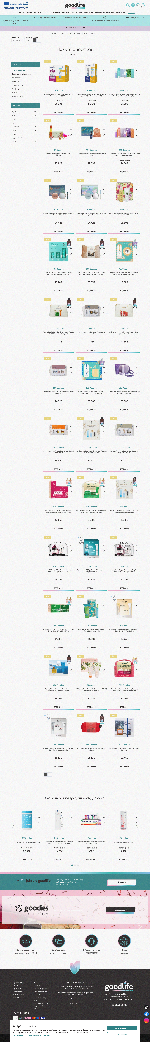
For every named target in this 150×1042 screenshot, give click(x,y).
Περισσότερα (122, 1034)
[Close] (137, 1023)
